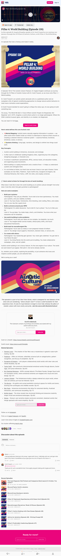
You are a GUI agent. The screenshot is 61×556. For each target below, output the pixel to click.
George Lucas (8, 351)
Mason (6, 454)
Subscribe (49, 2)
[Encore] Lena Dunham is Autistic (18, 493)
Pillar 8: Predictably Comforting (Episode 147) (22, 523)
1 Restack (19, 428)
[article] (30, 482)
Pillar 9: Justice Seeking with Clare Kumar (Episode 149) (25, 511)
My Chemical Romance (11, 371)
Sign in (57, 2)
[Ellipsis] (59, 454)
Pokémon (7, 356)
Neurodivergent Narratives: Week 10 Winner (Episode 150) (26, 505)
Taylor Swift (8, 366)
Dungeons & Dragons (11, 361)
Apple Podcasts (13, 416)
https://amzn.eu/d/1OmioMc (19, 344)
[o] (30, 277)
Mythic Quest (8, 393)
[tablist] (8, 439)
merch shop (19, 423)
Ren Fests (7, 388)
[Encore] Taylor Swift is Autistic (18, 487)
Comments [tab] (5, 439)
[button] (4, 15)
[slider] (28, 20)
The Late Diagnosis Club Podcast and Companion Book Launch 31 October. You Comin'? (32, 481)
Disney (6, 398)
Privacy (32, 548)
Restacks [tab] (11, 439)
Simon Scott (4, 37)
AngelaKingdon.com (26, 420)
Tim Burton (7, 383)
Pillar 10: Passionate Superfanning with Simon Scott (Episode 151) (28, 499)
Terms (35, 548)
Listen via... (30, 25)
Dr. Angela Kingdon (22, 484)
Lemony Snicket (9, 378)
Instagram (13, 412)
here (16, 121)
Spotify (24, 416)
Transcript (20, 25)
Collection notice (41, 548)
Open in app (8, 25)
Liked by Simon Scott (11, 466)
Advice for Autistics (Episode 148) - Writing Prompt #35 (25, 517)
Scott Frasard (8, 464)
